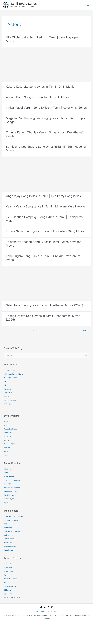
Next (85, 331)
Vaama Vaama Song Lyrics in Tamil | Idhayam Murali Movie (45, 206)
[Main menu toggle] (88, 4)
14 (48, 331)
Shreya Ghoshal (10, 586)
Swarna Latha (9, 575)
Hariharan (8, 528)
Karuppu (7, 389)
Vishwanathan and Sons (13, 374)
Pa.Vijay (7, 451)
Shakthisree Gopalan (12, 597)
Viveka (6, 440)
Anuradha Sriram (10, 579)
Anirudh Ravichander (12, 488)
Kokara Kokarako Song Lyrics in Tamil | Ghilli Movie (40, 86)
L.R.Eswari (8, 568)
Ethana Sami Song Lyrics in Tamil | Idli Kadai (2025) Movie (45, 231)
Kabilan (7, 448)
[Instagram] (52, 607)
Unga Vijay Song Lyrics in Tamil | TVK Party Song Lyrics (43, 196)
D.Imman (7, 484)
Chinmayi (7, 590)
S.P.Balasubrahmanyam (13, 516)
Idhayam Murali (10, 400)
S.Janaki (7, 564)
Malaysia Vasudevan (12, 520)
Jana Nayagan (9, 370)
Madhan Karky (9, 444)
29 (5, 408)
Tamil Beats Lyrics (23, 3)
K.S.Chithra (8, 571)
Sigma (6, 396)
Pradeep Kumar (10, 546)
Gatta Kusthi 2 (9, 393)
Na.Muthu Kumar (10, 429)
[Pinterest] (48, 607)
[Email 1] (45, 607)
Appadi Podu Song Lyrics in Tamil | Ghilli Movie (37, 97)
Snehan (7, 455)
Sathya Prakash (10, 539)
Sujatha (7, 583)
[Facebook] (41, 607)
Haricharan (8, 550)
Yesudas (7, 524)
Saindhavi (8, 594)
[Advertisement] (46, 64)
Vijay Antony (9, 503)
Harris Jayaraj (9, 499)
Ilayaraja (7, 469)
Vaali (6, 421)
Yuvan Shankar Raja (12, 480)
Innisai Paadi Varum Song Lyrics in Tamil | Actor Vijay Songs (46, 107)
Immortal (7, 404)
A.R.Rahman (9, 476)
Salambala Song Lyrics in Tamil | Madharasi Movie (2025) (44, 305)
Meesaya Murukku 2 (12, 378)
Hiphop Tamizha (10, 491)
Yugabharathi (9, 436)
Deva (6, 473)
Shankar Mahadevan (12, 531)
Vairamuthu (8, 425)
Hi (5, 385)
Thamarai (8, 433)
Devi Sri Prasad (10, 495)
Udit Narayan (9, 535)
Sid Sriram (8, 543)
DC (5, 381)
